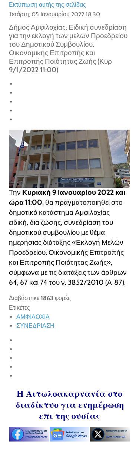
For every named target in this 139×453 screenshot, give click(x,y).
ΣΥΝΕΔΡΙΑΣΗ (35, 325)
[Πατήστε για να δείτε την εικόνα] (69, 157)
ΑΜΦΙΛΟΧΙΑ (33, 316)
